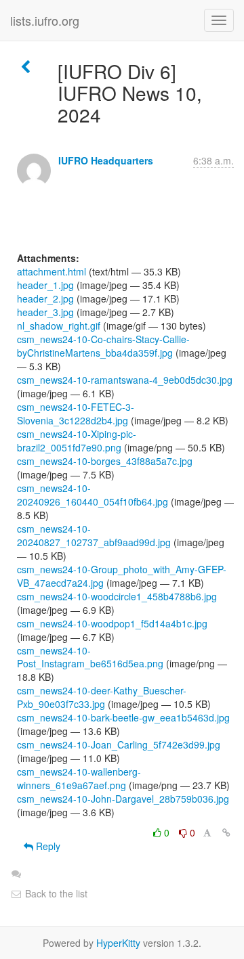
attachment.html (51, 271)
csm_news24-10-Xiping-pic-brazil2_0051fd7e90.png (76, 440)
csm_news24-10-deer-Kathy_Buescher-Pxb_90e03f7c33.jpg (101, 697)
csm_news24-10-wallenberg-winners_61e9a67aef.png (79, 778)
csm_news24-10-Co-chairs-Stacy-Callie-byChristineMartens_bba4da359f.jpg (103, 345)
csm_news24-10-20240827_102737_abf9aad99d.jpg (94, 535)
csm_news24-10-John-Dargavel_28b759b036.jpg (123, 798)
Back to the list (54, 893)
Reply (46, 846)
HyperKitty (118, 943)
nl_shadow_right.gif (58, 325)
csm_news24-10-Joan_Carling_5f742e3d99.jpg (118, 744)
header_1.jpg (45, 285)
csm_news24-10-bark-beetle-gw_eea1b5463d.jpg (123, 717)
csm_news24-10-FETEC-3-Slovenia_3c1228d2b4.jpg (75, 413)
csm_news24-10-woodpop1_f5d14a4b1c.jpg (112, 623)
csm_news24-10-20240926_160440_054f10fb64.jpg (92, 494)
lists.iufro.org (44, 20)
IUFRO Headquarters (105, 160)
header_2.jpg (45, 298)
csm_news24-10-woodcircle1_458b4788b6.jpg (117, 596)
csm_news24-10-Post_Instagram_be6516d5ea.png (90, 657)
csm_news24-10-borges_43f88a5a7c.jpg (104, 461)
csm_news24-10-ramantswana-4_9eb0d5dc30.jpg (124, 379)
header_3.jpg (45, 312)
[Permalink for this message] (226, 832)
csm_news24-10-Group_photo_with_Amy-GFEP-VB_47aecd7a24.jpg (121, 575)
